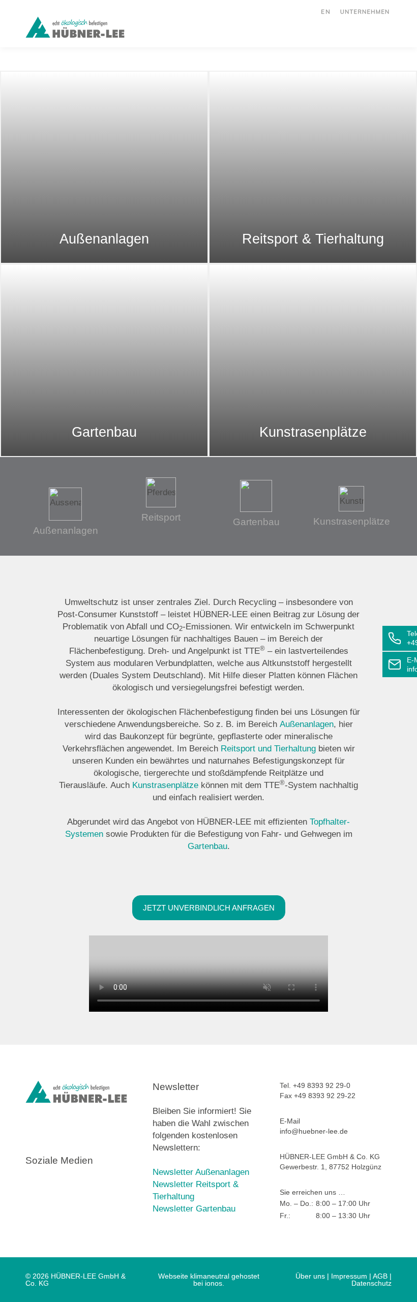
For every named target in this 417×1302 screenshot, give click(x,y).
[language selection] (330, 6)
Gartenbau (207, 846)
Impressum (349, 1276)
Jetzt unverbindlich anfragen (209, 907)
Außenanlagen (307, 724)
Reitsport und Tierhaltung (268, 748)
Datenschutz (371, 1283)
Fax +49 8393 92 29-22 (317, 1096)
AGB (380, 1276)
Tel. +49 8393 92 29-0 (315, 1085)
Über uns (310, 1276)
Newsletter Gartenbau (194, 1209)
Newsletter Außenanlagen (201, 1172)
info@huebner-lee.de (314, 1131)
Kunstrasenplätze (165, 785)
